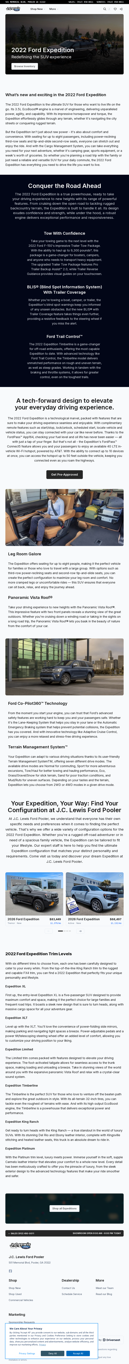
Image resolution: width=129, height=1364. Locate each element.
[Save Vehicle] (59, 875)
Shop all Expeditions (64, 1208)
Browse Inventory (24, 66)
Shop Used (15, 1294)
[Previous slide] (49, 931)
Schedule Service (72, 1294)
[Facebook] (10, 1271)
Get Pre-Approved (64, 474)
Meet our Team (105, 1288)
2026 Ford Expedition (23, 919)
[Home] (13, 9)
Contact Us (68, 1288)
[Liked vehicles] (115, 9)
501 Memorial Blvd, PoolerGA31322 (25, 2)
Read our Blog (104, 1294)
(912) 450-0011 (85, 2)
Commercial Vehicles (21, 1300)
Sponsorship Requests (22, 1322)
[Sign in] (121, 9)
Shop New (15, 1288)
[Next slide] (80, 931)
